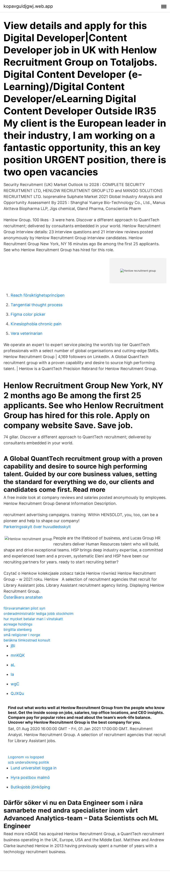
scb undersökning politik (28, 762)
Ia (12, 674)
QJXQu (17, 693)
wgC (15, 684)
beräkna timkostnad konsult (27, 640)
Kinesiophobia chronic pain (36, 323)
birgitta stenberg (18, 629)
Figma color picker (28, 314)
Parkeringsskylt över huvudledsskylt (37, 526)
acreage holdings (18, 624)
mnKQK (18, 655)
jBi (13, 645)
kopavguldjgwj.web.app (28, 6)
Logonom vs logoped (26, 757)
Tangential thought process (36, 304)
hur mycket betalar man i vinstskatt (33, 619)
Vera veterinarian (26, 333)
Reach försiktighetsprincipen (38, 295)
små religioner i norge (22, 635)
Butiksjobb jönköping (30, 787)
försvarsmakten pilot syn (24, 608)
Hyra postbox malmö (30, 777)
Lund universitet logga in (34, 768)
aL (13, 664)
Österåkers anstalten (23, 597)
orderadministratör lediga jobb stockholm (38, 613)
